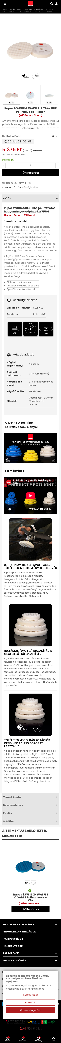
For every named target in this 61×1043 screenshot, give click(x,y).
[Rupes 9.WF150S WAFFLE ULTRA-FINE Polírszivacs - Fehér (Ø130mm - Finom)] (30, 47)
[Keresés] (51, 3)
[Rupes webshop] (30, 3)
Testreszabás (30, 995)
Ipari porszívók (13, 938)
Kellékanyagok (13, 946)
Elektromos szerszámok (19, 924)
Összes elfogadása (30, 1010)
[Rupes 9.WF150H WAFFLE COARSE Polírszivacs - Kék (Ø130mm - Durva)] (30, 864)
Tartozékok (11, 953)
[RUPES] (5, 3)
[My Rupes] (56, 3)
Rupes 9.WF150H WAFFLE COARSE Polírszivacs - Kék (30, 899)
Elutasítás (30, 1002)
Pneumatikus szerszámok (19, 931)
